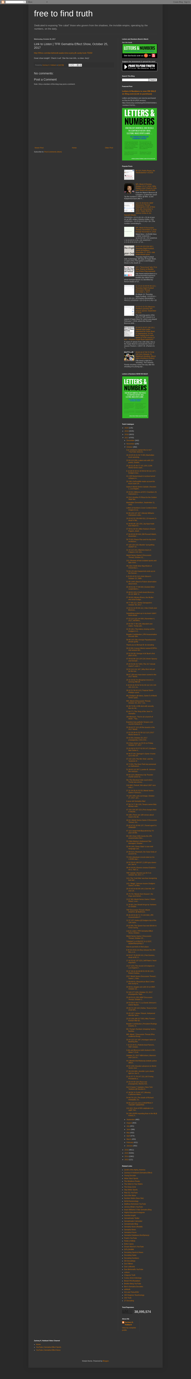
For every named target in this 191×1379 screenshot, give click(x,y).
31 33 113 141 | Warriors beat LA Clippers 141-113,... (138, 551)
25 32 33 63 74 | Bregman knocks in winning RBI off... (140, 681)
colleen (127, 1272)
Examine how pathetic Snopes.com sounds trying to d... (139, 723)
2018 (127, 434)
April (128, 1136)
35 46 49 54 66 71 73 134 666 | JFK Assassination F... (139, 916)
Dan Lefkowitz (129, 1267)
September (131, 1120)
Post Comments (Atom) (53, 152)
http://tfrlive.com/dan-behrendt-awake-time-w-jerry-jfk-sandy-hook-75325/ (63, 53)
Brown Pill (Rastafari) (132, 1281)
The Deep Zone (130, 1187)
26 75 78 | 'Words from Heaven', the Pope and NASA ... (139, 895)
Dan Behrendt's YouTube (133, 1269)
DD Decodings (129, 1261)
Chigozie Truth (129, 1275)
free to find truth (63, 13)
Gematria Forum (130, 1232)
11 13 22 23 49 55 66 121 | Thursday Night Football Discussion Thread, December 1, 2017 (146, 289)
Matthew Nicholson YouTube (135, 1204)
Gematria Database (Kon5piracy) (136, 1235)
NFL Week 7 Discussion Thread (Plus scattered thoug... (140, 1035)
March (129, 1139)
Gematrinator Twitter (131, 1218)
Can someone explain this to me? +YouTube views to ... (139, 451)
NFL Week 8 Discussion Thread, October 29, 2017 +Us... (138, 702)
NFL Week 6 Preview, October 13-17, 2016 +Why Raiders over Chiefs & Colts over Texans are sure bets (146, 187)
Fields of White (129, 1241)
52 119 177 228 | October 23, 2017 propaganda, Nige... (139, 993)
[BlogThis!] (72, 65)
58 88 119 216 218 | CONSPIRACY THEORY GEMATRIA (139, 1104)
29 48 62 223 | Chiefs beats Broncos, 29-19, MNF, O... (140, 593)
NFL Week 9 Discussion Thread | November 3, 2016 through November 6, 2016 (146, 230)
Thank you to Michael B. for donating (140, 645)
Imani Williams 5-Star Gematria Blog (138, 1210)
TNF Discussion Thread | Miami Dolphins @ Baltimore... (138, 911)
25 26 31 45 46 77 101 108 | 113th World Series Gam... (139, 467)
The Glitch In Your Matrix (133, 1184)
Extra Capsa (129, 1244)
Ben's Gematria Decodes (133, 1287)
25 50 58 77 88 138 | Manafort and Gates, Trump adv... (139, 625)
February (130, 1142)
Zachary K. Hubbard (129, 1323)
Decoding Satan (130, 1255)
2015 (127, 1153)
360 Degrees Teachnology (134, 1295)
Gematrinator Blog (131, 1224)
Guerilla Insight (130, 1215)
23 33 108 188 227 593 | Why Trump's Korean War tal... (140, 1020)
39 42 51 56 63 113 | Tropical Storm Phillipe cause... (139, 691)
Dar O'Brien (128, 1264)
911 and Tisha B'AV (131, 1292)
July (128, 1126)
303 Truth (127, 1298)
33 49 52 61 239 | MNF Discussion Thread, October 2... (139, 998)
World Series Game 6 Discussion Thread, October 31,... (138, 556)
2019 (127, 431)
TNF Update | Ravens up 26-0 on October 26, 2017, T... (138, 874)
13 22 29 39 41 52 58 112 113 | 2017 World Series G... (140, 733)
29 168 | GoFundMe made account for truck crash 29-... (140, 482)
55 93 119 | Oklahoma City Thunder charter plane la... (139, 776)
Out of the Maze (130, 1195)
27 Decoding (129, 1301)
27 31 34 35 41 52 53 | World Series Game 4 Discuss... (140, 792)
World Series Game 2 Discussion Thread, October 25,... (138, 937)
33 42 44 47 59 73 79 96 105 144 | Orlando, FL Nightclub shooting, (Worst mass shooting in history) (146, 355)
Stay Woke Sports (131, 1190)
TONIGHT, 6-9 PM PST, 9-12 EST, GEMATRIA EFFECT (139, 942)
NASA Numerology (131, 1201)
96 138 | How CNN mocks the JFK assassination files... (139, 837)
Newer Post (39, 148)
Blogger (106, 1361)
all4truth (127, 1289)
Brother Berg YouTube (132, 1284)
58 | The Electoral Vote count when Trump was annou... (139, 781)
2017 (127, 438)
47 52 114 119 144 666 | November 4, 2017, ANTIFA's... (140, 620)
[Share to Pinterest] (80, 65)
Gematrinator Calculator (133, 1221)
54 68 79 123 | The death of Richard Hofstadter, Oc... (140, 1099)
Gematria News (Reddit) (133, 1227)
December (131, 440)
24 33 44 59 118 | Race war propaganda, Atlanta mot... (137, 1083)
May (128, 1133)
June (129, 1129)
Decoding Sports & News (133, 1252)
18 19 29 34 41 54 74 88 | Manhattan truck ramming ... (140, 456)
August (129, 1123)
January (130, 1146)
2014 (127, 1156)
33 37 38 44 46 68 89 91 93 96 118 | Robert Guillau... (140, 972)
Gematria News (130, 1230)
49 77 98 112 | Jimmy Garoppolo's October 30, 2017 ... (139, 604)
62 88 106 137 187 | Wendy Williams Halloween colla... (140, 514)
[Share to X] (75, 65)
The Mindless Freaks (132, 1181)
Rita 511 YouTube (131, 1193)
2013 (127, 1160)
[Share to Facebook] (77, 65)
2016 (127, 1150)
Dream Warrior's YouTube (134, 1247)
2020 (127, 428)
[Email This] (70, 65)
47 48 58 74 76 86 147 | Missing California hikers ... (138, 1093)
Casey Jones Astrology (133, 1278)
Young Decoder (130, 1175)
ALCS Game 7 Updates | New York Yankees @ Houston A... (139, 1088)
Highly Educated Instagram (134, 1212)
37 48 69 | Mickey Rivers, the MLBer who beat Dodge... (140, 598)
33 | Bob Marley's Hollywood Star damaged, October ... (138, 842)
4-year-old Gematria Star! (135, 801)
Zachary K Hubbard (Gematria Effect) (138, 1173)
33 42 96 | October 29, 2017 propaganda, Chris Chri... (137, 739)
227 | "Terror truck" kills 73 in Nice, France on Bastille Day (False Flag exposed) (146, 269)
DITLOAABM (129, 1249)
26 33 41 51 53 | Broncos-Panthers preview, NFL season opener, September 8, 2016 (146, 310)
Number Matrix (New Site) (134, 1198)
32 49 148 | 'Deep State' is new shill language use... (139, 848)
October (130, 447)
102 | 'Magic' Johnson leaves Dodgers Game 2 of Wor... (140, 884)
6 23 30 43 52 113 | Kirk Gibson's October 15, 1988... (138, 577)
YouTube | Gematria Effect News (48, 1350)
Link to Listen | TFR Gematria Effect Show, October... (139, 932)
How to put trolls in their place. (137, 947)
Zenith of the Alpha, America (134, 1170)
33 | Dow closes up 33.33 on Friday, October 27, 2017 (139, 744)
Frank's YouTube (130, 1238)
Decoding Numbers (131, 1258)
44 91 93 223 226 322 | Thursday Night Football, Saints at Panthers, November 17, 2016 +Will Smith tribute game (145, 250)
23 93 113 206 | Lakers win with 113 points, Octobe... (139, 461)
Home (74, 148)
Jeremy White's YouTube (133, 1207)
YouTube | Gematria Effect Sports (48, 1347)
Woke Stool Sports (131, 1178)
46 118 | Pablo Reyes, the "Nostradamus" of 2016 (145, 172)
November (131, 444)
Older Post (109, 148)
